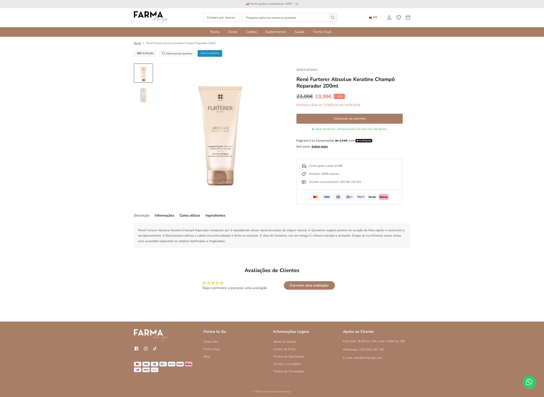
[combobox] (289, 17)
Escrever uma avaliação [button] (309, 285)
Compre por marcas (221, 18)
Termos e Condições (287, 364)
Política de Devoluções (289, 356)
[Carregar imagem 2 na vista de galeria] (143, 94)
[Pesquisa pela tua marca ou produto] (333, 17)
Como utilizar (190, 215)
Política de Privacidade (288, 371)
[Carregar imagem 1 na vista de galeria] (143, 73)
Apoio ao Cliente (284, 342)
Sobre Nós (211, 342)
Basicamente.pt (283, 391)
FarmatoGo (268, 391)
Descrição (141, 215)
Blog (207, 356)
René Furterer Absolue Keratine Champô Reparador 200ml (181, 43)
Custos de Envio (284, 349)
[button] (398, 17)
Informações (164, 215)
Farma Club (212, 349)
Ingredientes (215, 215)
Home (137, 43)
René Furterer (306, 70)
